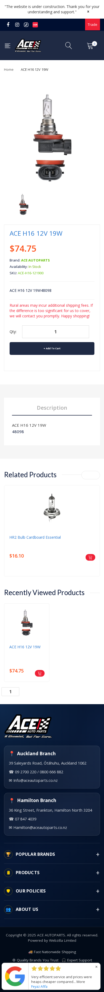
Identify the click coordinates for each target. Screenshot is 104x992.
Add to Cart (53, 348)
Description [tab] (52, 407)
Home (9, 69)
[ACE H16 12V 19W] (23, 204)
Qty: (13, 331)
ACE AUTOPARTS (35, 260)
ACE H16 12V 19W (29, 425)
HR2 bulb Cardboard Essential (35, 537)
